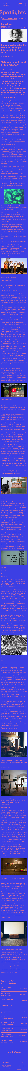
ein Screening (12, 886)
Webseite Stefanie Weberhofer (9, 972)
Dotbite (19, 1069)
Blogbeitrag (23, 507)
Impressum (7, 1063)
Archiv (21, 1063)
